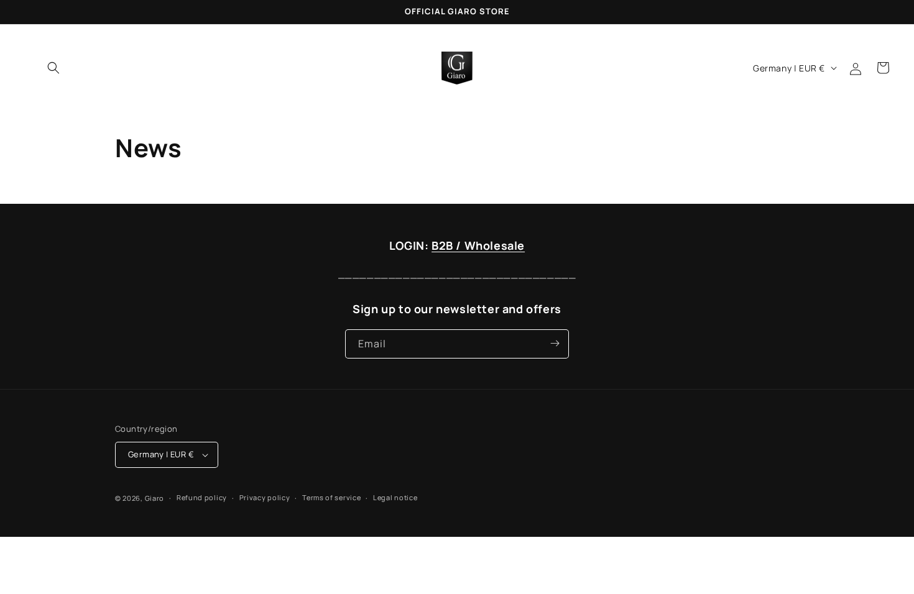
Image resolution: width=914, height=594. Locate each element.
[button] (53, 67)
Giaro (155, 498)
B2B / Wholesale (478, 245)
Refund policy (202, 497)
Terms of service (331, 497)
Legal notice (395, 497)
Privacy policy (264, 497)
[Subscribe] (554, 343)
